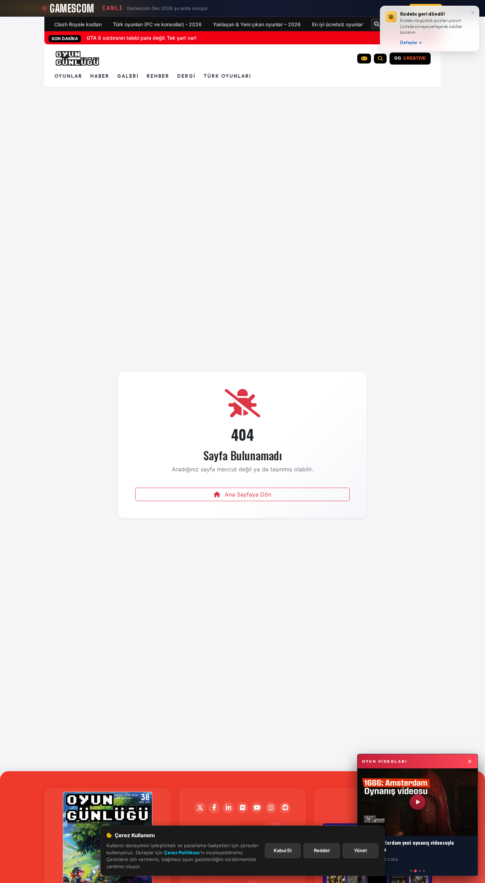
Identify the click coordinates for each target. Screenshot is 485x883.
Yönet (360, 850)
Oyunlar (68, 76)
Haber (99, 76)
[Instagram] (271, 807)
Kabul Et (283, 850)
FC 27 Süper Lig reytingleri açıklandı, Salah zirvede (146, 38)
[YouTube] (256, 807)
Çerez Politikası (182, 852)
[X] (200, 807)
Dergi (186, 76)
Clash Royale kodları (78, 24)
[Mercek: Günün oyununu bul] (380, 59)
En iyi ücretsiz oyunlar (337, 24)
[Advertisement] (242, 112)
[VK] (242, 807)
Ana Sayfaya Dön (247, 494)
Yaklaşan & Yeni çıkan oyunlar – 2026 (257, 24)
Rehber (158, 76)
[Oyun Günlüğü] (77, 58)
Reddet (322, 850)
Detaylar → (411, 42)
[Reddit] (285, 807)
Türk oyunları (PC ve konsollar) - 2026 (157, 24)
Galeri (128, 76)
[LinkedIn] (228, 807)
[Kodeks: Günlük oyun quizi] (364, 59)
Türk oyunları (227, 76)
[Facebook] (214, 807)
